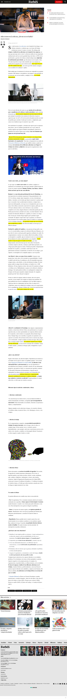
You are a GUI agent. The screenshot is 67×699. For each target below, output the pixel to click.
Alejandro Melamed (5, 38)
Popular (49, 9)
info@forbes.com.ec (7, 654)
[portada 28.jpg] (47, 651)
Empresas (18, 590)
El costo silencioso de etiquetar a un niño (58, 611)
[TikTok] (66, 684)
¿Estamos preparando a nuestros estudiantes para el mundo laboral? (25, 612)
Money (34, 642)
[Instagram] (58, 684)
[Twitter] (4, 42)
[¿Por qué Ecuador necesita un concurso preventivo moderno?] (42, 605)
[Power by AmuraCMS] (33, 687)
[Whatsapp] (1, 42)
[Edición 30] (32, 651)
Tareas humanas (5, 611)
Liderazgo (28, 642)
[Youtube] (60, 684)
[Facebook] (1, 44)
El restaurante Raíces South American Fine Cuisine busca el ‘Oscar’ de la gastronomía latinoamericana (57, 13)
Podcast (10, 642)
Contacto (21, 683)
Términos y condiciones (4, 683)
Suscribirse (58, 1)
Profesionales (26, 590)
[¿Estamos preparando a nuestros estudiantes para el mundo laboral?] (25, 605)
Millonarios (52, 642)
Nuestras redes (39, 683)
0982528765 (3, 674)
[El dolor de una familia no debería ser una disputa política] (42, 622)
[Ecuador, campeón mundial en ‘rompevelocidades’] (7, 622)
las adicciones (23, 46)
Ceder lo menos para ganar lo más (58, 629)
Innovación (21, 642)
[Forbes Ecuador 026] (63, 651)
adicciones (11, 590)
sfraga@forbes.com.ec (5, 664)
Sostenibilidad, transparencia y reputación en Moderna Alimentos (57, 18)
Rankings (60, 642)
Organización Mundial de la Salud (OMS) (21, 362)
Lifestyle (46, 642)
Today (15, 642)
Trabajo (34, 590)
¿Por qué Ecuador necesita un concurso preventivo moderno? (41, 612)
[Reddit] (4, 44)
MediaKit (16, 683)
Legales (11, 683)
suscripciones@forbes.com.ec (6, 668)
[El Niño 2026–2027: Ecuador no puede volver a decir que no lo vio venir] (25, 622)
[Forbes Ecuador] (33, 2)
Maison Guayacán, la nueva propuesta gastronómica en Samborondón (56, 23)
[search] (65, 2)
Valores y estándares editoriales (30, 683)
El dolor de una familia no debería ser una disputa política (41, 630)
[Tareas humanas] (7, 605)
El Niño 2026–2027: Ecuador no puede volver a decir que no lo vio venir (24, 631)
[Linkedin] (3, 47)
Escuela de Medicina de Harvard (17, 143)
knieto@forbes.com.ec (5, 661)
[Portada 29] (40, 651)
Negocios (40, 642)
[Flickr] (64, 684)
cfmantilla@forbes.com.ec (13, 658)
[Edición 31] (24, 651)
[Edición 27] (55, 651)
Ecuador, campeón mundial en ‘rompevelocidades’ (6, 630)
